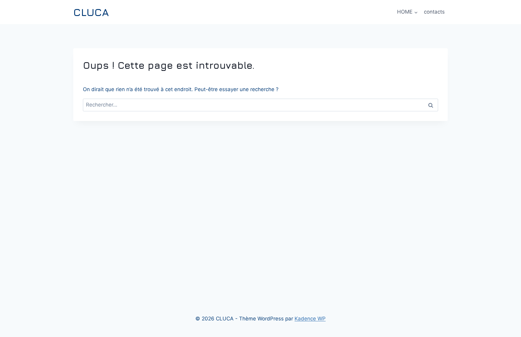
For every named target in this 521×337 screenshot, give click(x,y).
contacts (434, 12)
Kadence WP (310, 319)
